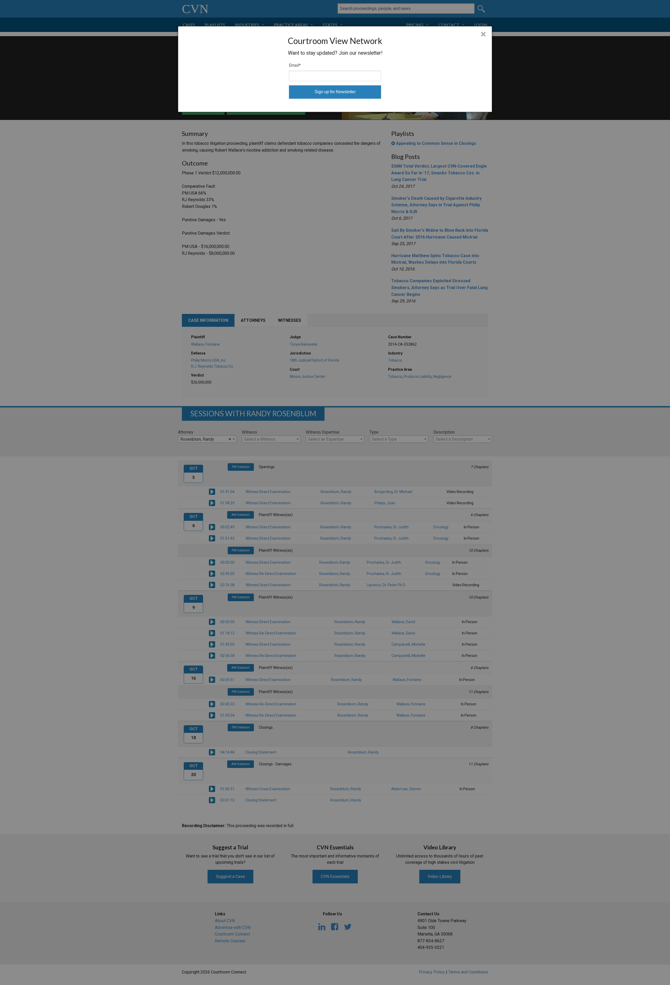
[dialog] (335, 69)
